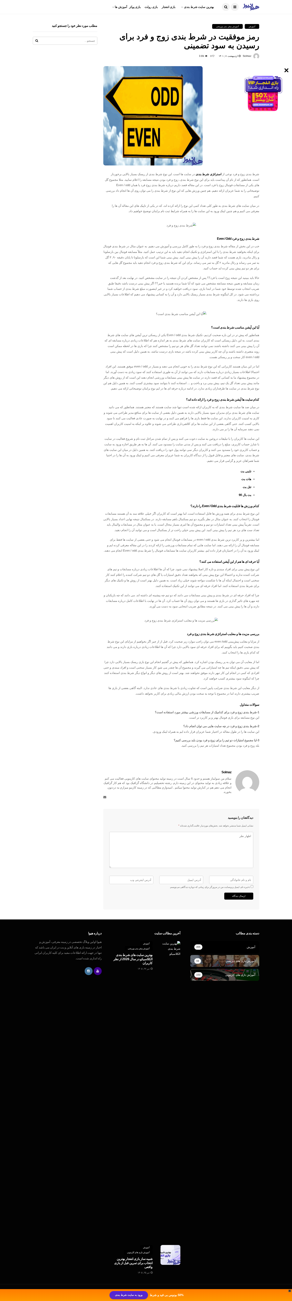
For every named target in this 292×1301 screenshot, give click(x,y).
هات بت (246, 479)
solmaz (247, 56)
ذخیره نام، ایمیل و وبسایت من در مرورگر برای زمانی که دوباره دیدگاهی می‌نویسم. (210, 887)
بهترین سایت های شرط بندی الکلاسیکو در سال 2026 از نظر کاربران (133, 959)
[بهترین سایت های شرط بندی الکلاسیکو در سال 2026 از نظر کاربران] (170, 1090)
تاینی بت (246, 471)
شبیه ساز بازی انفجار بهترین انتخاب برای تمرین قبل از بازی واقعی (133, 1263)
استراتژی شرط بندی (208, 174)
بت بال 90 (245, 495)
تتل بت (247, 487)
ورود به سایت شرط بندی (128, 1295)
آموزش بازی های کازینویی (138, 1252)
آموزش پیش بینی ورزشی (227, 26)
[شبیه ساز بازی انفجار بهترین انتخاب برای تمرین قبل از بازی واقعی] (170, 1255)
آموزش (252, 26)
